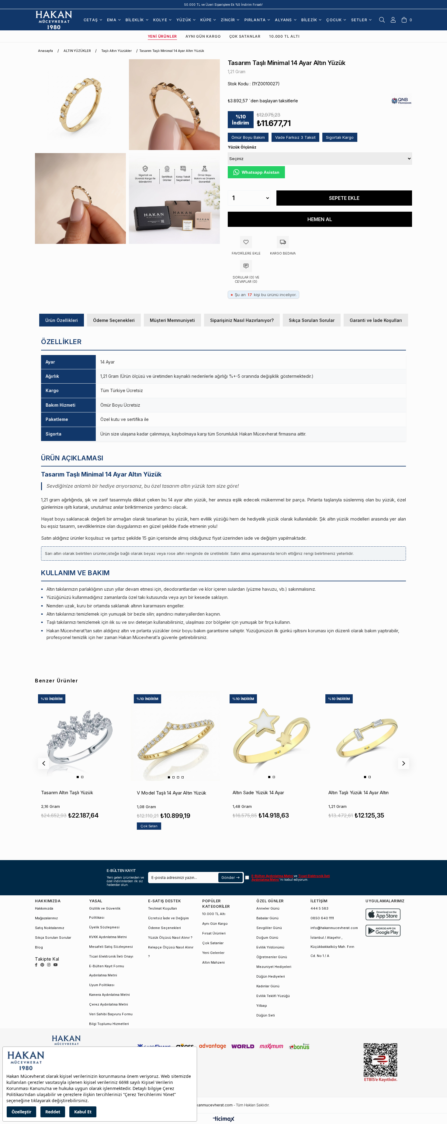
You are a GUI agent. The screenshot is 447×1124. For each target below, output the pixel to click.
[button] (78, 777)
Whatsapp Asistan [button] (260, 172)
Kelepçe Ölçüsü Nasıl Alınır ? (170, 951)
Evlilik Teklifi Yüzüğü (273, 996)
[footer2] (383, 914)
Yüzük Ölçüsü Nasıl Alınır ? (170, 937)
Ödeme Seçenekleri (114, 320)
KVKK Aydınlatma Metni (108, 937)
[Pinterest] (42, 965)
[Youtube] (56, 965)
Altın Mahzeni (213, 962)
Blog (39, 947)
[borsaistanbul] (380, 1062)
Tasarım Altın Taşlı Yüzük (67, 792)
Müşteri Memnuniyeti (172, 320)
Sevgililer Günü (269, 928)
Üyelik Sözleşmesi (104, 927)
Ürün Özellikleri (61, 320)
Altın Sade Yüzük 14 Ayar (258, 792)
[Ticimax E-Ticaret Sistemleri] (223, 1119)
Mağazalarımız (46, 918)
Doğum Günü (267, 937)
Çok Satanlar (245, 36)
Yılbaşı (261, 1005)
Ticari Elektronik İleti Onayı (111, 956)
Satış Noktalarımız (49, 928)
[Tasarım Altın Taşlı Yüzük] (79, 736)
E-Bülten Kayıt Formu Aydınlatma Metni (106, 970)
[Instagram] (48, 965)
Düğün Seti (265, 1015)
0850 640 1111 (322, 918)
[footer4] (383, 931)
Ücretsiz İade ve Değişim (168, 918)
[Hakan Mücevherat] (54, 19)
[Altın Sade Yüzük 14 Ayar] (271, 736)
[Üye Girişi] (393, 19)
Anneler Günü (267, 908)
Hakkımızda (44, 908)
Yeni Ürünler (162, 36)
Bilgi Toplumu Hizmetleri (109, 1024)
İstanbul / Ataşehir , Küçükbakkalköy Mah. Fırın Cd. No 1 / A (332, 946)
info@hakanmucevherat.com (334, 928)
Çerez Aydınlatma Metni (108, 1004)
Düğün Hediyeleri (270, 976)
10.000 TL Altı (284, 36)
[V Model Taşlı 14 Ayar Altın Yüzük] (175, 736)
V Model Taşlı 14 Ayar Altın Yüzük (171, 793)
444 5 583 (319, 908)
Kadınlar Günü (267, 986)
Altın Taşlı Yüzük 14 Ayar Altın (358, 792)
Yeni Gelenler (213, 953)
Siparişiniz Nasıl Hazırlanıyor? (242, 320)
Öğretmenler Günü (271, 957)
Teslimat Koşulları (162, 908)
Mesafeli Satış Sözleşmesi (111, 947)
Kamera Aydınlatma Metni (109, 994)
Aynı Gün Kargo (202, 36)
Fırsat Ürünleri (214, 933)
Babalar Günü (267, 918)
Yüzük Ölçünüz (242, 147)
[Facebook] (36, 965)
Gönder (227, 877)
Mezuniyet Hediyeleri (273, 967)
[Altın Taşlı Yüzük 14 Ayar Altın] (367, 736)
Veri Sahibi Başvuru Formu (111, 1014)
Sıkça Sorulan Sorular (311, 320)
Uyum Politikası (101, 985)
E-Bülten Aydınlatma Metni (272, 876)
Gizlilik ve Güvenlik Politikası (104, 913)
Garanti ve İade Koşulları (376, 320)
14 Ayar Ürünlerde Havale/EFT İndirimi (223, 4)
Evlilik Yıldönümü (270, 947)
